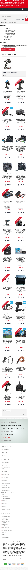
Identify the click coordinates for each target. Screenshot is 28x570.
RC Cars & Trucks (7, 446)
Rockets (3, 534)
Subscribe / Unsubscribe (7, 49)
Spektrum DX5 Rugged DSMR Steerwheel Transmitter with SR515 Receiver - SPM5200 (7, 396)
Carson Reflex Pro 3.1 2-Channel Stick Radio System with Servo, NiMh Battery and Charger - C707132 (20, 149)
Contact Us (24, 558)
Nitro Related (4, 518)
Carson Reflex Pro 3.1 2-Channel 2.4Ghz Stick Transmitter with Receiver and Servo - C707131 (7, 148)
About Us (4, 558)
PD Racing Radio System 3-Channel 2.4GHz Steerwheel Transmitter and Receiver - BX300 (20, 316)
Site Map (4, 559)
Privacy (19, 558)
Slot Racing (4, 536)
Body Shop (4, 525)
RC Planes (4, 471)
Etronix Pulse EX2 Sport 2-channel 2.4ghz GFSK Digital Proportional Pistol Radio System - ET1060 (7, 232)
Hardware (4, 528)
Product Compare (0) (11, 72)
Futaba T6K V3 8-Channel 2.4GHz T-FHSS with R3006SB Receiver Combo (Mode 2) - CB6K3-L (7, 259)
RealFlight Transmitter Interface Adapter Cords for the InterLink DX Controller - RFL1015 (7, 369)
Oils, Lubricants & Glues (7, 530)
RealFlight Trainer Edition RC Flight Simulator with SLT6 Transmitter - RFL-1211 (20, 343)
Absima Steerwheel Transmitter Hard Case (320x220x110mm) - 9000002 (21, 122)
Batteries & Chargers (6, 515)
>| (10, 410)
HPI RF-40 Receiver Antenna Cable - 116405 (7, 288)
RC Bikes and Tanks (7, 493)
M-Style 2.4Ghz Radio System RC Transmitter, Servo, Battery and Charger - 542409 (7, 316)
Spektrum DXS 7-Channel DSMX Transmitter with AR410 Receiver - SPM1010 (20, 396)
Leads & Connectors (6, 527)
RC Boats (4, 486)
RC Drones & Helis (7, 459)
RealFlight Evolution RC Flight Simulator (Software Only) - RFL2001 (7, 342)
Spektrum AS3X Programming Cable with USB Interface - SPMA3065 (21, 369)
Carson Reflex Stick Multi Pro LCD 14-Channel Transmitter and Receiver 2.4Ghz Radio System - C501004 (7, 204)
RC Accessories (6, 513)
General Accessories (6, 516)
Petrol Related (5, 519)
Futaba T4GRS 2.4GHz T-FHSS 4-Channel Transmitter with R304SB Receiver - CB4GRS (20, 232)
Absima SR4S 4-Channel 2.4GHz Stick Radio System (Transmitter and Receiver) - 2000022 (7, 122)
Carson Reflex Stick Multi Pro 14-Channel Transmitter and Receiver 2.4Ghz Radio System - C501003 (21, 176)
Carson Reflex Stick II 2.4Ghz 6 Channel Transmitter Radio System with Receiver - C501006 (7, 176)
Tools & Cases (4, 522)
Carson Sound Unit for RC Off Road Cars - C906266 (21, 203)
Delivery (8, 558)
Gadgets (4, 532)
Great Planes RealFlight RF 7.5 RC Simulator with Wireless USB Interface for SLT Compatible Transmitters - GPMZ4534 (21, 261)
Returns (12, 558)
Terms (16, 558)
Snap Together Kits (5, 537)
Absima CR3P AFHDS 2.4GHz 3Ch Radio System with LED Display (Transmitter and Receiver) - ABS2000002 (7, 94)
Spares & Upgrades (5, 521)
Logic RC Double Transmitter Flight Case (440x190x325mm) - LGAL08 (21, 289)
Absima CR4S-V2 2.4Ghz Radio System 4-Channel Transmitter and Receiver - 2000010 (21, 94)
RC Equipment (5, 498)
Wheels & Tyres (5, 524)
